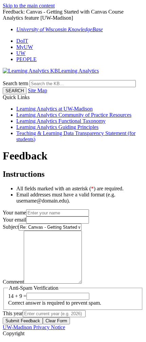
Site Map (37, 90)
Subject (11, 227)
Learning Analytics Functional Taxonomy (61, 121)
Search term (15, 83)
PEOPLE (26, 59)
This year (13, 313)
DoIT (22, 41)
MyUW (24, 47)
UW (20, 53)
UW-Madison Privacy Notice (34, 327)
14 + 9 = (17, 296)
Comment (13, 282)
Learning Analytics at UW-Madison (54, 109)
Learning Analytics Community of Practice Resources (73, 115)
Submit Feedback (22, 320)
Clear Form (56, 320)
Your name (14, 212)
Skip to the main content (29, 5)
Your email (14, 220)
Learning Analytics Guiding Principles (57, 127)
